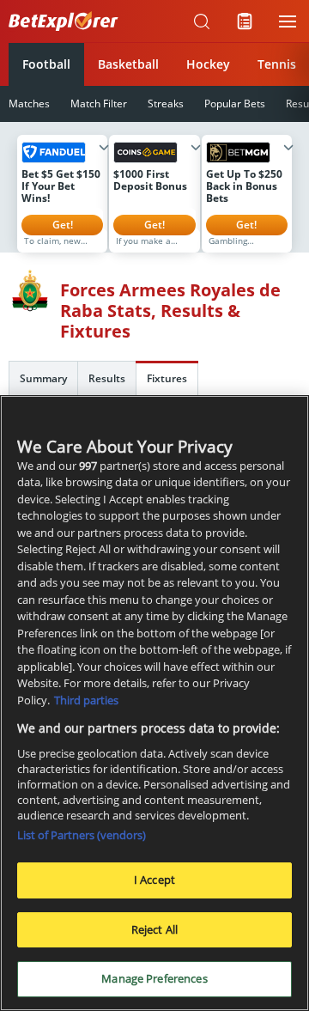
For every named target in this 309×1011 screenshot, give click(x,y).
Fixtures (167, 378)
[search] (201, 21)
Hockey (208, 64)
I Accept (154, 879)
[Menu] (287, 21)
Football (46, 64)
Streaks (166, 103)
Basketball (128, 64)
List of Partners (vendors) (81, 835)
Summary (43, 378)
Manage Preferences (154, 978)
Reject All (154, 929)
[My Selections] (244, 21)
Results (106, 378)
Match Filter (98, 103)
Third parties (86, 700)
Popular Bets (234, 103)
